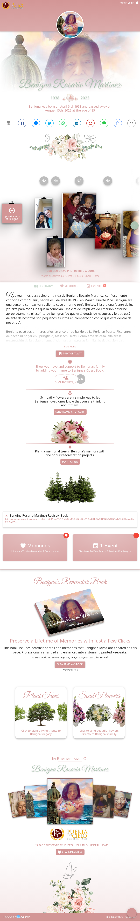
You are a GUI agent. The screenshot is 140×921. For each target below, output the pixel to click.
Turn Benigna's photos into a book (70, 271)
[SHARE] (118, 123)
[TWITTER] (49, 123)
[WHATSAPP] (63, 123)
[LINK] (131, 123)
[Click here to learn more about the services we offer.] (70, 835)
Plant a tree (70, 461)
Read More (70, 347)
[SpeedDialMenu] (132, 913)
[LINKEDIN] (77, 123)
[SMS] (104, 123)
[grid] (70, 228)
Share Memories (71, 852)
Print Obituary (72, 353)
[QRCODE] (8, 123)
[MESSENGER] (36, 123)
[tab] (43, 285)
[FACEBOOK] (22, 123)
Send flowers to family (70, 411)
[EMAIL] (90, 123)
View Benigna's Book (70, 664)
